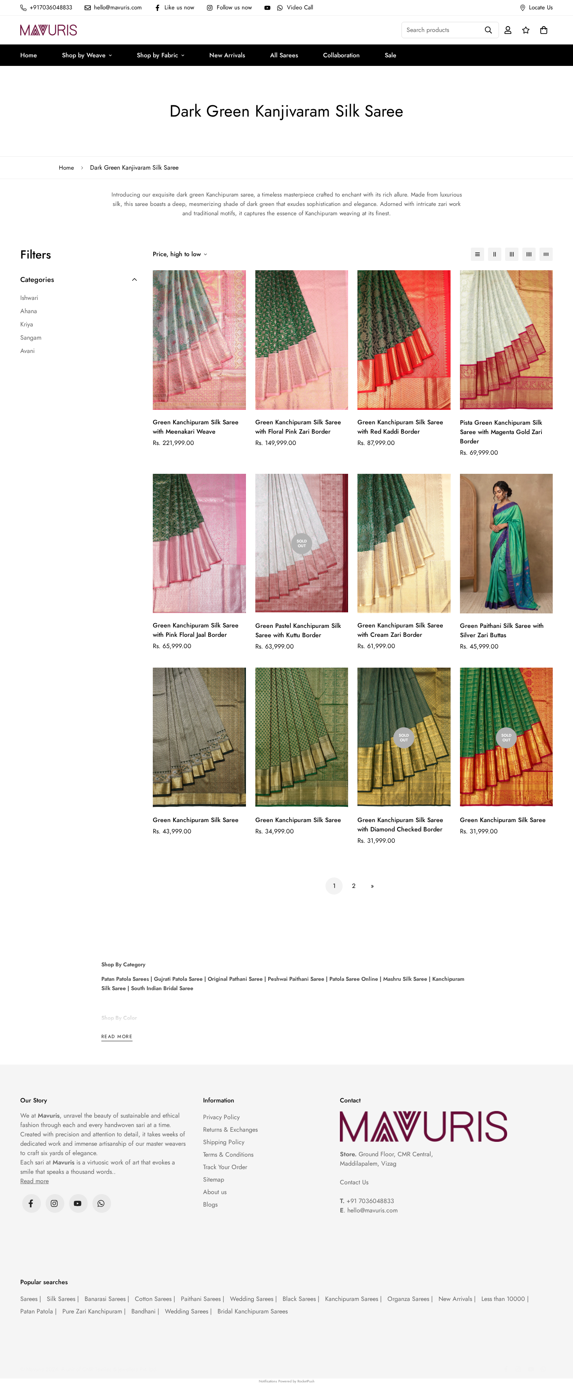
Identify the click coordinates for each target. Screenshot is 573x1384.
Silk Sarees (63, 1298)
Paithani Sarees (202, 1298)
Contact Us (354, 1182)
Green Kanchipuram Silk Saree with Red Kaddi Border (400, 427)
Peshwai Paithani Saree (295, 979)
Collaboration (341, 55)
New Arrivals (227, 55)
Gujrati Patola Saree (177, 979)
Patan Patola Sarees (125, 979)
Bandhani (145, 1311)
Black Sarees (301, 1298)
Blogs (210, 1204)
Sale (390, 55)
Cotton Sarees (155, 1298)
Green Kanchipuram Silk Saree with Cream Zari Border (400, 630)
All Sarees (284, 55)
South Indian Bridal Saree (161, 988)
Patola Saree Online (353, 979)
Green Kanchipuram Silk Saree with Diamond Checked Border (400, 824)
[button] (542, 30)
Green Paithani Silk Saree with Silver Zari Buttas (502, 630)
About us (214, 1191)
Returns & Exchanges (230, 1129)
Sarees (30, 1298)
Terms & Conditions (228, 1154)
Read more (117, 1037)
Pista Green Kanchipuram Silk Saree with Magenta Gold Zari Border (501, 432)
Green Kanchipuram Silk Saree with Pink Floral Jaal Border (196, 630)
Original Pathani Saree (235, 979)
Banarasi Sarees (107, 1298)
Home (28, 55)
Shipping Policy (223, 1142)
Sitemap (213, 1179)
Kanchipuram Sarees (353, 1298)
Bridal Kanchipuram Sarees (253, 1311)
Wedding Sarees (253, 1298)
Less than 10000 (505, 1298)
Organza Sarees (410, 1298)
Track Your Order (225, 1166)
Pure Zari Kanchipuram (94, 1311)
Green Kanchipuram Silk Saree (196, 819)
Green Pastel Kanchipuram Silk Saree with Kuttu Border (298, 630)
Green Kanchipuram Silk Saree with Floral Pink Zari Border (298, 427)
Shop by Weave (84, 55)
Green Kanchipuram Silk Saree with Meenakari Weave (196, 427)
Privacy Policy (221, 1117)
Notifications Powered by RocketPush (287, 1381)
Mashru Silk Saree (404, 979)
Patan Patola (38, 1311)
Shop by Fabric (157, 55)
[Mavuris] (48, 30)
